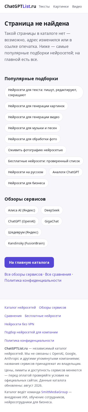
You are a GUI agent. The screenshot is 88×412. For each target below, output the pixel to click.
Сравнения (13, 316)
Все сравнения (58, 274)
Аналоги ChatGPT (66, 172)
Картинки (61, 6)
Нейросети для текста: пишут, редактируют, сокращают (42, 92)
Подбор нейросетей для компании (31, 332)
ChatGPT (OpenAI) (21, 221)
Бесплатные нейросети (43, 316)
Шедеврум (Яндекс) (23, 232)
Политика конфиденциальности (33, 280)
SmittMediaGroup (54, 392)
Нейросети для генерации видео (33, 117)
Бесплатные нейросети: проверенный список (44, 161)
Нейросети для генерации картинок (36, 106)
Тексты (44, 6)
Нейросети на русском (25, 172)
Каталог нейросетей (20, 307)
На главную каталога (29, 262)
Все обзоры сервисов (23, 274)
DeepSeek (51, 210)
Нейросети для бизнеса (26, 183)
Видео (77, 6)
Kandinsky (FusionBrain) (26, 243)
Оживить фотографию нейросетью (35, 150)
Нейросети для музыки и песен (32, 128)
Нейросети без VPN (19, 324)
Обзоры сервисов (52, 307)
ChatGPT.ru (20, 6)
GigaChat (52, 221)
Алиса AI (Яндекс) (21, 210)
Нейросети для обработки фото (32, 139)
